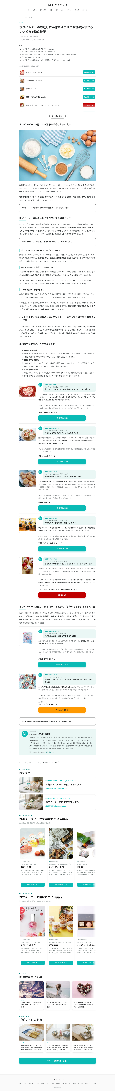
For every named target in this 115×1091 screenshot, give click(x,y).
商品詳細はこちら (89, 72)
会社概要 (94, 1084)
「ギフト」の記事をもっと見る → (58, 1061)
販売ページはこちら (33, 884)
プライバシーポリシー (84, 1084)
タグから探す (50, 1084)
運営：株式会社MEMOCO (37, 752)
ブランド (70, 10)
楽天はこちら (89, 105)
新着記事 (58, 1084)
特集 (57, 10)
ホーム (21, 18)
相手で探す (42, 10)
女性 (56, 763)
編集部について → (51, 752)
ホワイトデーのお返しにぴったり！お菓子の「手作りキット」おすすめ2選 (46, 60)
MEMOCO (58, 5)
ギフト (63, 10)
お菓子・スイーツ (34, 763)
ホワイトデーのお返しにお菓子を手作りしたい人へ (38, 49)
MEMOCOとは (66, 1084)
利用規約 (74, 1084)
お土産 (77, 10)
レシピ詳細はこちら (62, 418)
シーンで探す (32, 10)
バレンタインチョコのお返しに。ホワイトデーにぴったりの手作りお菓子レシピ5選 (49, 54)
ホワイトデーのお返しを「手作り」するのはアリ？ (38, 52)
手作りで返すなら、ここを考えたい (33, 57)
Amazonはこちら (62, 710)
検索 (51, 10)
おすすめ (84, 10)
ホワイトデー (47, 763)
